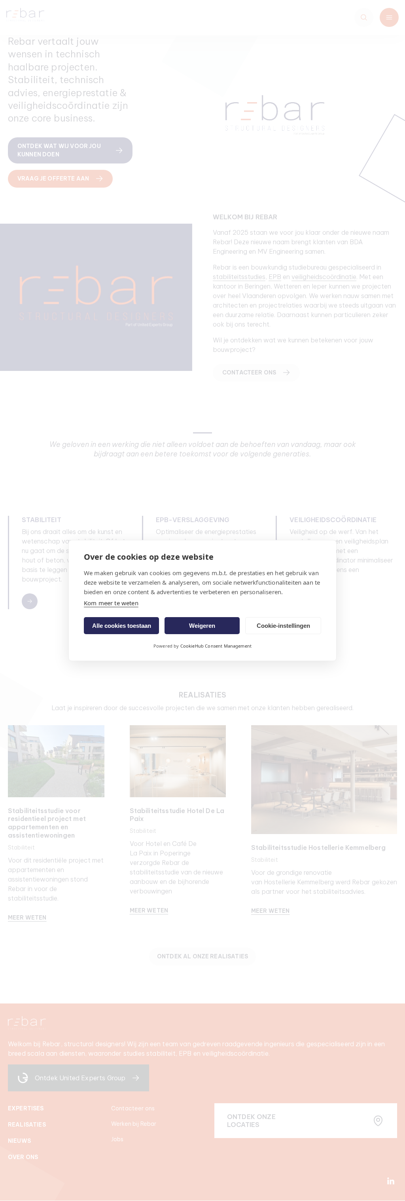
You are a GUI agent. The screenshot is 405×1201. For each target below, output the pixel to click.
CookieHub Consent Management (216, 646)
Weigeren (202, 625)
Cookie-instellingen (283, 625)
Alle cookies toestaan (121, 625)
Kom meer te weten (111, 603)
